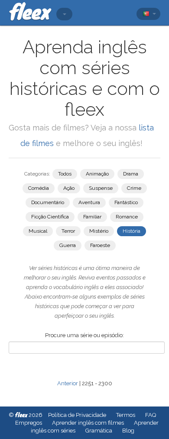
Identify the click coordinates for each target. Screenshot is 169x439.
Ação (69, 188)
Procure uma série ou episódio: (84, 335)
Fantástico (126, 202)
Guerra (67, 245)
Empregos (28, 422)
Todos (65, 174)
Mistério (98, 231)
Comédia (38, 188)
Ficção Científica (50, 217)
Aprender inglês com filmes (88, 422)
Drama (130, 174)
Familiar (92, 217)
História (131, 231)
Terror (68, 231)
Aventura (89, 202)
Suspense (101, 188)
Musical (38, 231)
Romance (127, 217)
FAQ (150, 415)
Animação (97, 174)
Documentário (47, 202)
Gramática (98, 430)
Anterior (67, 383)
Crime (134, 188)
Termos (125, 415)
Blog (128, 430)
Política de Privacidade (77, 415)
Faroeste (100, 245)
